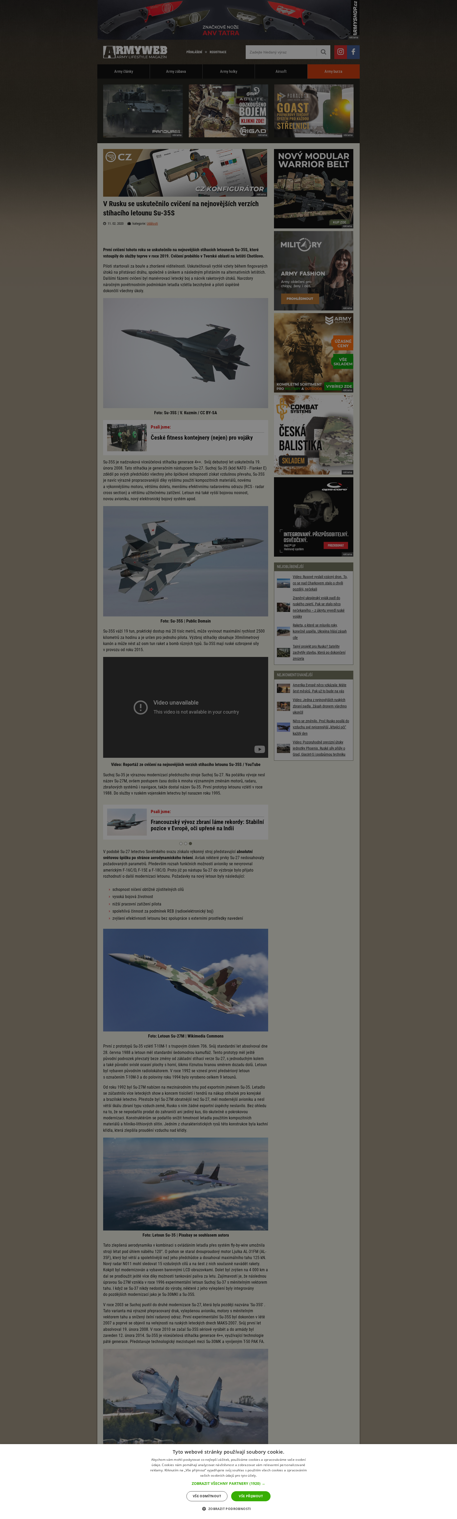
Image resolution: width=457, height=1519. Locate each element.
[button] (228, 1483)
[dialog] (228, 1481)
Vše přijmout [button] (251, 1496)
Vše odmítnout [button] (207, 1496)
